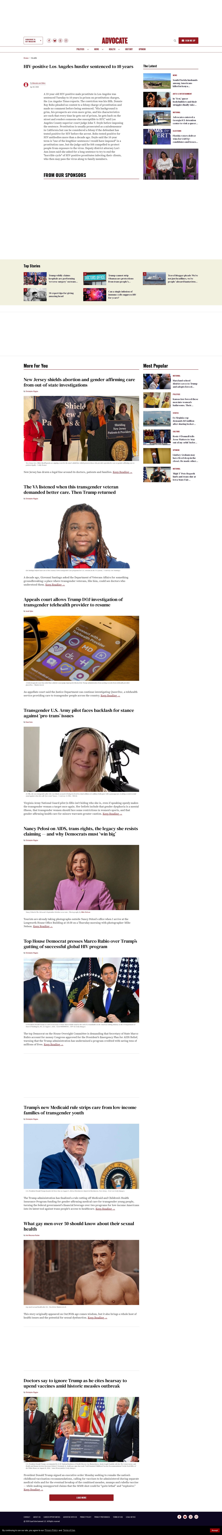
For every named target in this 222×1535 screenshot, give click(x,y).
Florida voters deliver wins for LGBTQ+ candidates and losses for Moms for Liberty (184, 140)
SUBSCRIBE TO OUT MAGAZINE (30, 40)
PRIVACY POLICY (85, 1517)
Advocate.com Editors (38, 83)
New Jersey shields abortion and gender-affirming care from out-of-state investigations (79, 382)
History (129, 49)
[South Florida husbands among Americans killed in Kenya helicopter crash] (157, 80)
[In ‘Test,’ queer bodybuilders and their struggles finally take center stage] (157, 99)
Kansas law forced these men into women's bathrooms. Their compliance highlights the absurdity (185, 405)
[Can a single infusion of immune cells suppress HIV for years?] (94, 294)
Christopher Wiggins (32, 391)
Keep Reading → (122, 472)
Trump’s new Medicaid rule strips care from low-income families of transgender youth (80, 1110)
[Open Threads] (60, 41)
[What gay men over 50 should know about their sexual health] (81, 1272)
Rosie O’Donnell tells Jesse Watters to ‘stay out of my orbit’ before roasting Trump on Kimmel (184, 442)
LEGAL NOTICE (131, 1517)
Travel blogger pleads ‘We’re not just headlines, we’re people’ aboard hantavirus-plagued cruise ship (183, 280)
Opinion (142, 49)
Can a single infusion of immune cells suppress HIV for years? (122, 294)
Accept (215, 1530)
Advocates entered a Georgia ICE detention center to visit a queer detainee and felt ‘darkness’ (184, 123)
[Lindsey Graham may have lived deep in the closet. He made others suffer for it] (157, 455)
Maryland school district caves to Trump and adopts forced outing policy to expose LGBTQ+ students (185, 387)
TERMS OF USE (118, 1517)
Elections (177, 131)
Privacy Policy (51, 1530)
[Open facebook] (49, 41)
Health (112, 49)
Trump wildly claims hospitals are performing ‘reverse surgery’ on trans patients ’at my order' (62, 280)
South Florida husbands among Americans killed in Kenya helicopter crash (185, 84)
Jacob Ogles (29, 611)
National (176, 112)
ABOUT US (36, 1517)
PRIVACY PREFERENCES (102, 1517)
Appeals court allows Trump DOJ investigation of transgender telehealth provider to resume (73, 602)
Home (26, 58)
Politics (80, 49)
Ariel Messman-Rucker (33, 1235)
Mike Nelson (85, 912)
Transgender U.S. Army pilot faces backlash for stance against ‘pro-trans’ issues (79, 713)
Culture (176, 431)
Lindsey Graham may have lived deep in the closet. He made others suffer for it (185, 459)
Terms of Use (69, 1530)
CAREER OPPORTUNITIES (52, 1517)
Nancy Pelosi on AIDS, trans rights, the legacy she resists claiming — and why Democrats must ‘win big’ (81, 831)
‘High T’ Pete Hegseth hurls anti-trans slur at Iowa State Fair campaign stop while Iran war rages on (184, 479)
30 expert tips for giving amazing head (61, 294)
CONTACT (27, 1517)
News (96, 49)
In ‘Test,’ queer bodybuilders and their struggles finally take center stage (185, 103)
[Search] (175, 40)
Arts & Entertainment (182, 94)
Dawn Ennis (29, 722)
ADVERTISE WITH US (70, 1517)
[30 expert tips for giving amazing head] (35, 294)
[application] (170, 164)
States (176, 413)
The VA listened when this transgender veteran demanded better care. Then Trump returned (71, 489)
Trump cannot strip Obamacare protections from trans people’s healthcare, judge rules (120, 280)
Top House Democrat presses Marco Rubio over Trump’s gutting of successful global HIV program (80, 944)
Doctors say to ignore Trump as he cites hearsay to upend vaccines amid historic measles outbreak (75, 1383)
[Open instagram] (66, 41)
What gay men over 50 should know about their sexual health (79, 1226)
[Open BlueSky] (55, 41)
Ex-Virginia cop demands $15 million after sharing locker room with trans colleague (183, 424)
